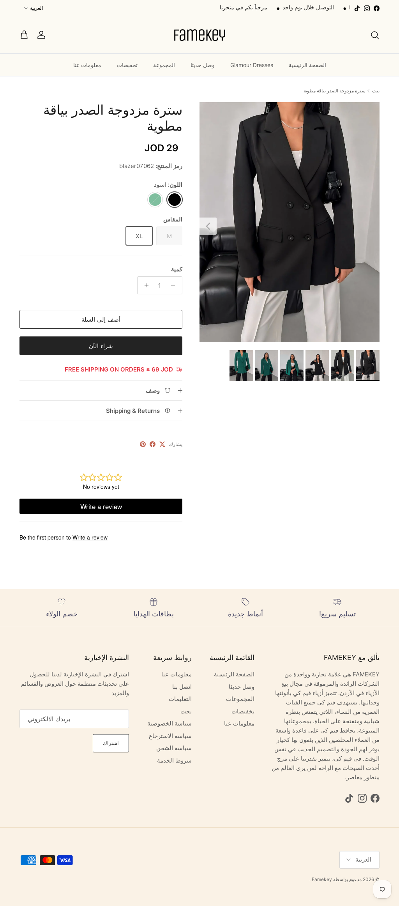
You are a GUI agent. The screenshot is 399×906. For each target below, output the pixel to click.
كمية (176, 269)
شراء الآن (101, 346)
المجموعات (240, 699)
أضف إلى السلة (100, 319)
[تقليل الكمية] (175, 285)
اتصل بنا (182, 686)
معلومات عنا (87, 65)
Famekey (322, 879)
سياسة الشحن (174, 748)
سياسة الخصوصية (169, 723)
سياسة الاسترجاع (170, 736)
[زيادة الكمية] (144, 285)
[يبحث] (375, 35)
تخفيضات (312, 7)
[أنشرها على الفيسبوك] (152, 444)
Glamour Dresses (251, 65)
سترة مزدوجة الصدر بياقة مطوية (334, 91)
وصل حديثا (203, 65)
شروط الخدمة (174, 760)
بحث (186, 711)
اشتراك (111, 743)
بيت (376, 91)
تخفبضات (127, 65)
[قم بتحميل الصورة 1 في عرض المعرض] (290, 222)
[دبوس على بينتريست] (143, 444)
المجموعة (164, 65)
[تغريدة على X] (162, 444)
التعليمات (180, 699)
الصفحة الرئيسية (307, 65)
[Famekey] (199, 35)
